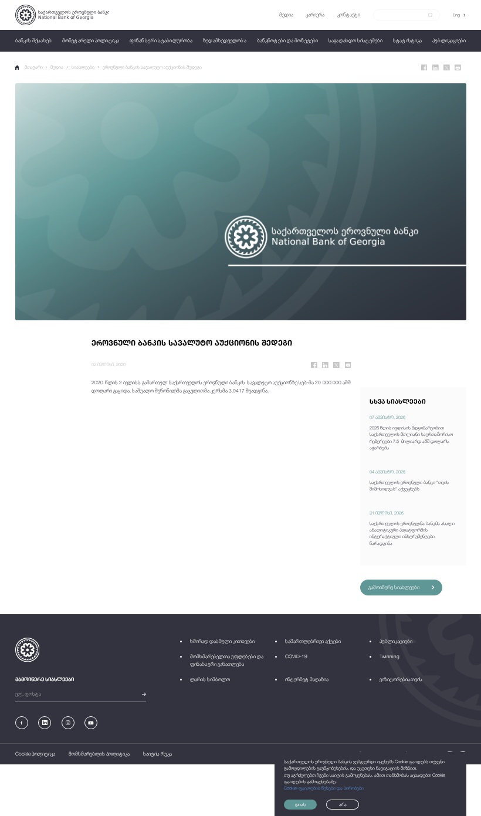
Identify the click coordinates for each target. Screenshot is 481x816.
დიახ (300, 804)
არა (343, 804)
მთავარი (34, 67)
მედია (56, 67)
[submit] (430, 15)
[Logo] (62, 15)
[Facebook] (424, 68)
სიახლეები (83, 67)
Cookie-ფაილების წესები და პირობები (324, 788)
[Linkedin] (435, 68)
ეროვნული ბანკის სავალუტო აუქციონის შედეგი (152, 67)
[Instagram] (68, 722)
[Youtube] (90, 722)
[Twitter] (446, 68)
